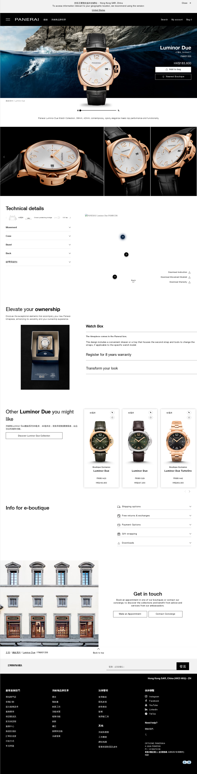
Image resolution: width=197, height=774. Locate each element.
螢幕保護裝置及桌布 (107, 746)
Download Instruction (177, 272)
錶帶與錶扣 (11, 261)
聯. (149, 728)
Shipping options (131, 507)
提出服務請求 (12, 706)
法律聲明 (103, 690)
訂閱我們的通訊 (15, 665)
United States (98, 10)
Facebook (154, 700)
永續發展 (56, 736)
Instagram (154, 696)
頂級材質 (56, 711)
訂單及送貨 (11, 736)
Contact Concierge (165, 614)
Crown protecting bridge (43, 217)
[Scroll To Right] (70, 217)
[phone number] (168, 734)
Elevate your (33, 309)
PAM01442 (178, 478)
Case (8, 235)
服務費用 (10, 711)
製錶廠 (55, 701)
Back (8, 253)
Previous (4, 156)
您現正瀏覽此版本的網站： (98, 2)
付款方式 (10, 740)
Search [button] (164, 19)
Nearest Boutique (175, 77)
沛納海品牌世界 (58, 19)
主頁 (8, 653)
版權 (100, 711)
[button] (78, 110)
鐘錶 (46, 19)
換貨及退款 (11, 731)
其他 (100, 725)
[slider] (80, 110)
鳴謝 (147, 754)
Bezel (9, 244)
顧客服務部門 (13, 690)
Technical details (25, 208)
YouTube (153, 705)
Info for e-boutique (27, 508)
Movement (11, 227)
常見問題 (10, 745)
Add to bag (175, 69)
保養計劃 (10, 701)
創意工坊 (56, 706)
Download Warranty (178, 282)
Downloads (128, 543)
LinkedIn (153, 709)
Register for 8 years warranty (108, 355)
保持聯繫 (149, 690)
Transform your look (102, 368)
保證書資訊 (11, 716)
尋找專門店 (11, 696)
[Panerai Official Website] (27, 19)
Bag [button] (189, 19)
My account (177, 19)
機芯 (54, 726)
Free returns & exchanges (136, 516)
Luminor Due (175, 48)
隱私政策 (102, 701)
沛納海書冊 (103, 731)
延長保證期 (11, 721)
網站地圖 (102, 741)
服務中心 (10, 726)
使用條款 (102, 696)
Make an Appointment (130, 614)
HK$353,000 (178, 482)
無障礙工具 (103, 716)
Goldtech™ (186, 52)
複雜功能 (56, 716)
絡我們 (150, 728)
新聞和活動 (57, 731)
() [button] (169, 678)
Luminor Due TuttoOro (178, 470)
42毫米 (178, 52)
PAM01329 (140, 478)
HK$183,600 (182, 63)
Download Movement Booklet (174, 277)
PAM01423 (101, 478)
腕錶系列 (9, 101)
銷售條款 (102, 706)
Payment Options (131, 525)
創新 (54, 721)
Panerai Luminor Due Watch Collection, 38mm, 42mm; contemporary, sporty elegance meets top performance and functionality (98, 118)
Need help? (151, 722)
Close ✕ (186, 2)
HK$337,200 (139, 482)
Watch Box (94, 326)
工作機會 (102, 736)
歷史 (54, 696)
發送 (183, 666)
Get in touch (148, 594)
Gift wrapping (129, 534)
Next (192, 156)
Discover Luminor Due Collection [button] (34, 435)
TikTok (152, 713)
